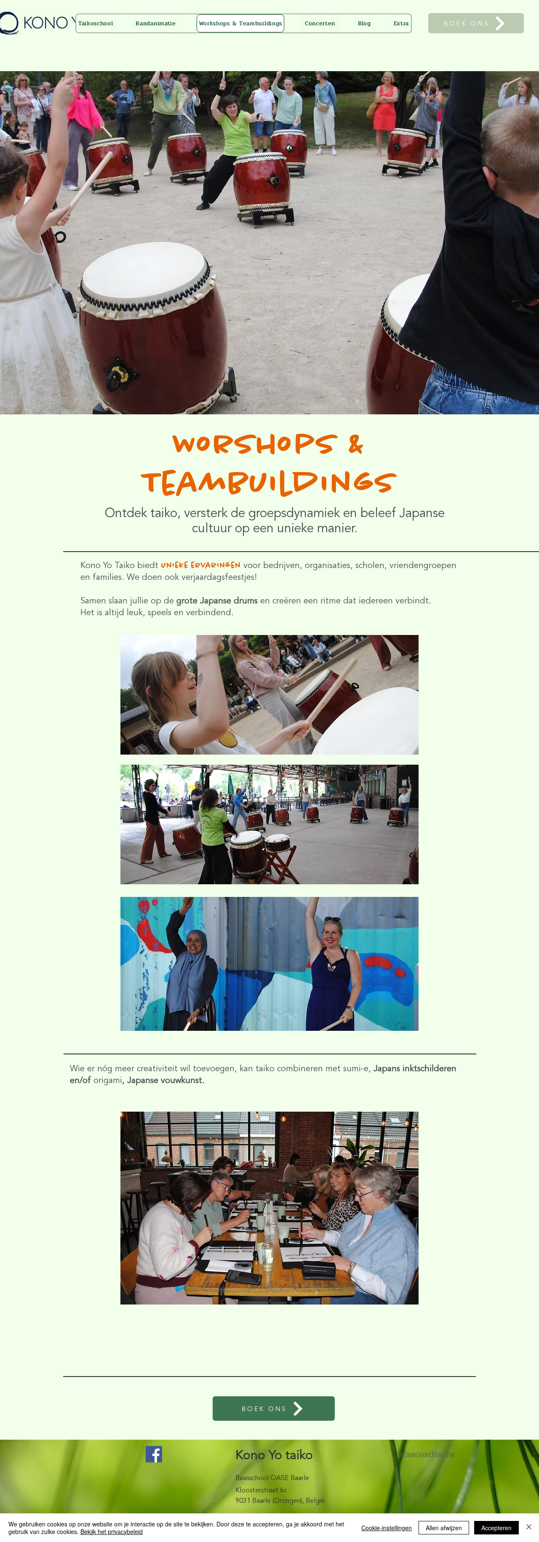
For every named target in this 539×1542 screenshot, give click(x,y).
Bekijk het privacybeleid (111, 1531)
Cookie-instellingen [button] (386, 1527)
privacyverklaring (426, 1454)
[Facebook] (154, 1454)
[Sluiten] (529, 1527)
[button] (401, 23)
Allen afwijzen (444, 1527)
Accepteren (496, 1527)
